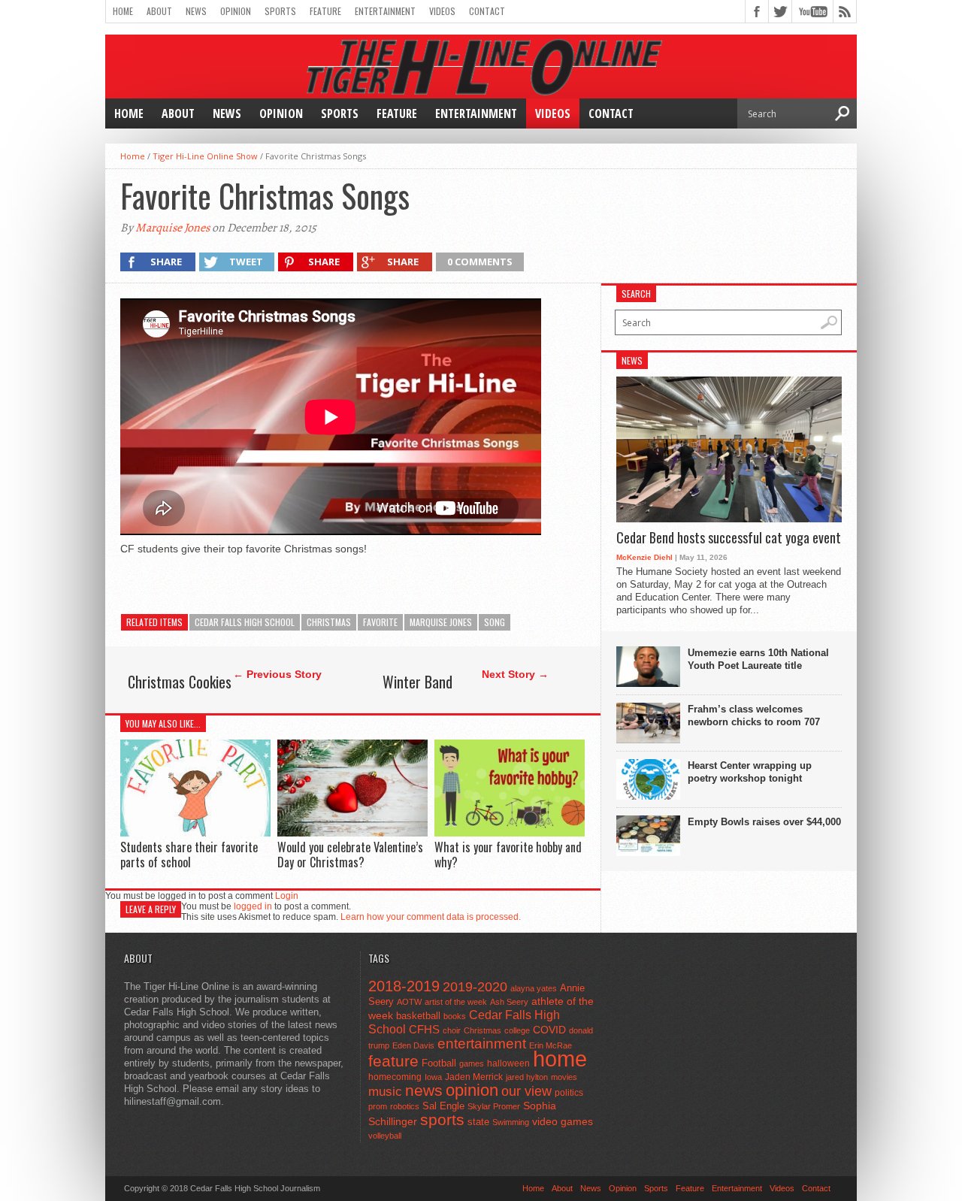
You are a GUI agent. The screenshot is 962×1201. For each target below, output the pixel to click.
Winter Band (417, 682)
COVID (549, 1030)
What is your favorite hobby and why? (508, 854)
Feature (325, 11)
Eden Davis (413, 1045)
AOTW (409, 1001)
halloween (508, 1063)
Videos (442, 11)
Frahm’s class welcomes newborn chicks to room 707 (754, 715)
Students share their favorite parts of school (189, 854)
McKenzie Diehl (644, 557)
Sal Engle (443, 1106)
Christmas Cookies (179, 682)
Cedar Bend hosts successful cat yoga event (728, 538)
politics (569, 1093)
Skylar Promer (493, 1106)
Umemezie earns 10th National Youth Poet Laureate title (758, 659)
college (517, 1030)
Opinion (235, 11)
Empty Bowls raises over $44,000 (764, 821)
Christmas (329, 622)
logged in (253, 906)
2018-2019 (404, 986)
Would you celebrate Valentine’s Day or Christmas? (350, 854)
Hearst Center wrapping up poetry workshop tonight (750, 772)
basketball (418, 1015)
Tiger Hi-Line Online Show (205, 156)
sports (442, 1119)
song (494, 622)
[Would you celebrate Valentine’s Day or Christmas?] (352, 833)
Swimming (510, 1122)
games (471, 1063)
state (478, 1121)
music (385, 1092)
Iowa (433, 1077)
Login (286, 896)
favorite (380, 622)
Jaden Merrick (474, 1077)
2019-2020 (475, 986)
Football (439, 1063)
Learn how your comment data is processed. (430, 917)
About (159, 11)
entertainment (481, 1043)
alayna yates (533, 988)
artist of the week (456, 1001)
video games (562, 1121)
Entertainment (385, 11)
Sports (280, 11)
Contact (487, 11)
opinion (472, 1090)
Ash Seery (509, 1001)
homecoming (395, 1077)
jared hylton (527, 1077)
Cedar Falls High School (245, 622)
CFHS (424, 1029)
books (454, 1016)
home (560, 1058)
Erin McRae (550, 1045)
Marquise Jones (172, 227)
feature (393, 1060)
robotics (404, 1106)
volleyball (384, 1135)
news (424, 1091)
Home (123, 11)
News (196, 11)
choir (452, 1030)
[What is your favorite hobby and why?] (509, 833)
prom (377, 1106)
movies (564, 1077)
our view (526, 1091)
